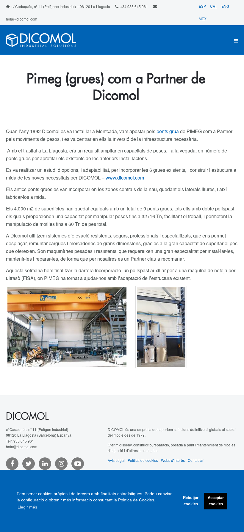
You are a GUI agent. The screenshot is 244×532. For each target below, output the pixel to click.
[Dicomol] (41, 40)
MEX (203, 18)
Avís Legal (116, 460)
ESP (203, 6)
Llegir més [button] (27, 507)
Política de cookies (143, 460)
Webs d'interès (173, 460)
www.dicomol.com (125, 177)
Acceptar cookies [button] (216, 501)
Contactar (196, 460)
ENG (225, 6)
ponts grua (168, 131)
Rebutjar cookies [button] (190, 501)
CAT (213, 6)
